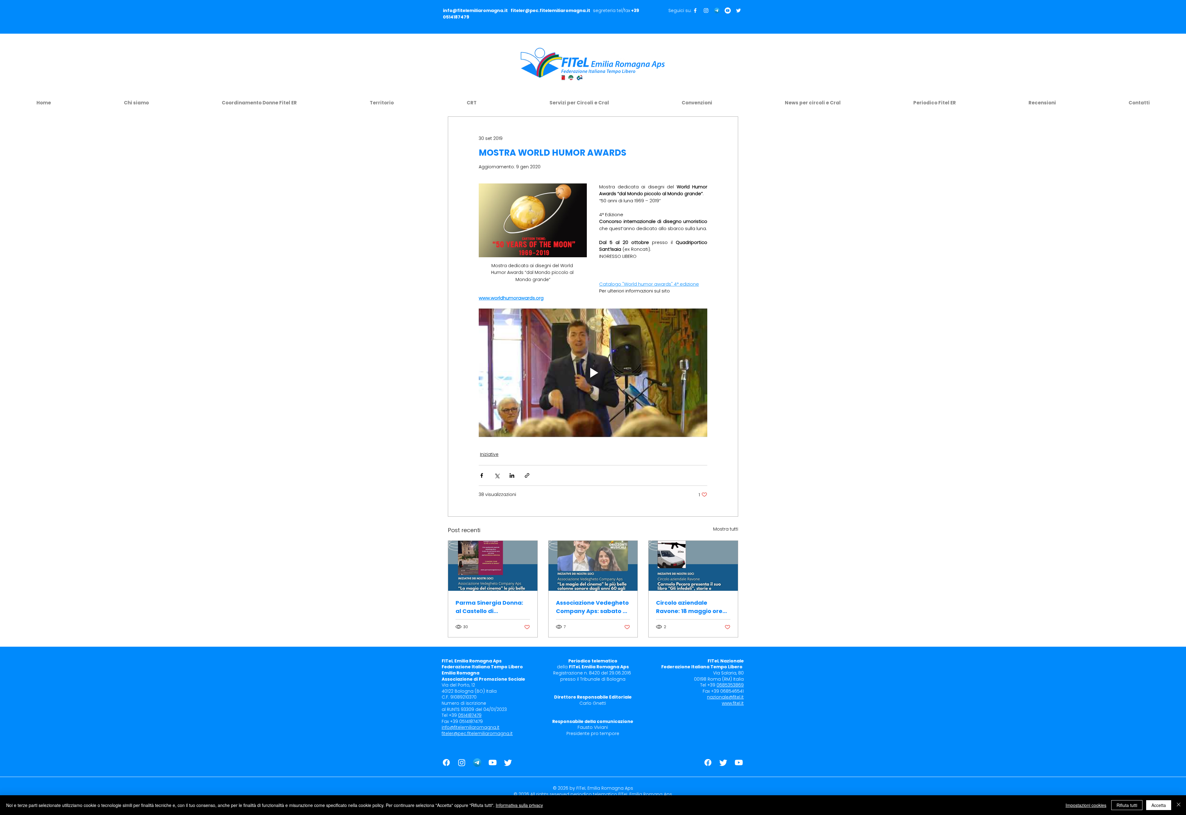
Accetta (1158, 805)
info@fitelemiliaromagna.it (475, 10)
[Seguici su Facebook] (695, 10)
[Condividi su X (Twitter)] (497, 475)
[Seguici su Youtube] (728, 10)
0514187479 (456, 17)
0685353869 (730, 685)
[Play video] (593, 373)
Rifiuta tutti (1127, 805)
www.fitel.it (733, 703)
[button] (136, 100)
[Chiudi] (1178, 805)
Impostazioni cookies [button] (1086, 805)
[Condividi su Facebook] (482, 475)
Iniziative (489, 454)
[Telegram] (717, 10)
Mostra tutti (725, 529)
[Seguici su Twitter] (738, 10)
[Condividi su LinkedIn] (512, 475)
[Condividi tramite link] (527, 475)
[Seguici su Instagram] (706, 10)
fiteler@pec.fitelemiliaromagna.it (550, 10)
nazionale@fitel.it (725, 697)
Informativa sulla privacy (519, 805)
